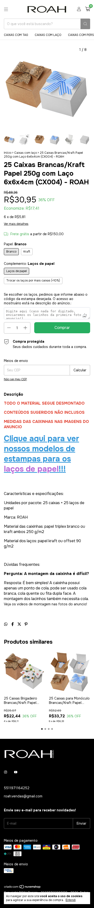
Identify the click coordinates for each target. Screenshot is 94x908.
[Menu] (6, 9)
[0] (87, 9)
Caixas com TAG (16, 35)
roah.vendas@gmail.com (23, 796)
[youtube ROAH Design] (15, 772)
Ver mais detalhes (16, 224)
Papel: (15, 244)
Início (7, 153)
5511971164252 (16, 788)
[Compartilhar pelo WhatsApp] (6, 624)
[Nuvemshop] (22, 888)
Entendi (71, 900)
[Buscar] (85, 24)
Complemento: (29, 263)
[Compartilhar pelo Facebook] (13, 624)
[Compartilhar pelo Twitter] (19, 624)
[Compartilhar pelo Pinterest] (26, 624)
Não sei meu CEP (15, 379)
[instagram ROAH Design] (5, 772)
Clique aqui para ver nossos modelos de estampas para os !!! (41, 454)
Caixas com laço (48, 35)
